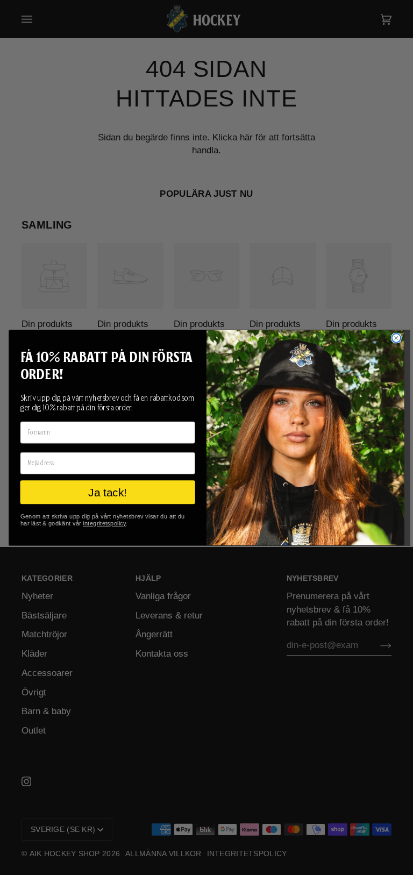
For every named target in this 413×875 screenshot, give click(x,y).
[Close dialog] (396, 337)
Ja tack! (107, 492)
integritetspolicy (104, 523)
